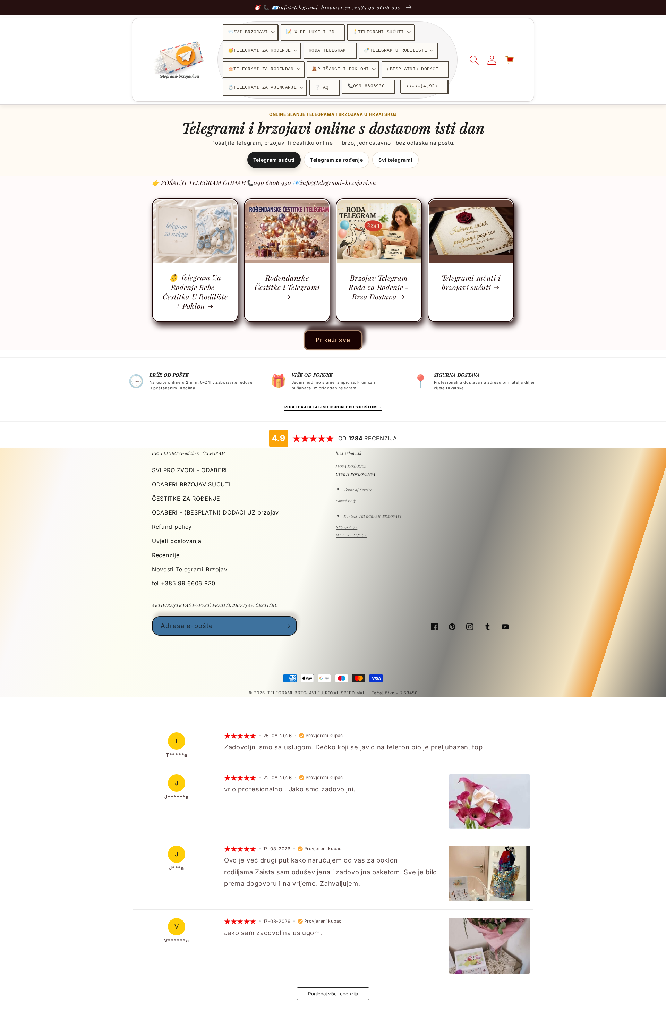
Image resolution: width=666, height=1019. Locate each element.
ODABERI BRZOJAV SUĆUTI (191, 484)
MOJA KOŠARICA (351, 466)
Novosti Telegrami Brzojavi (190, 569)
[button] (250, 32)
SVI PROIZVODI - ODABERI (189, 470)
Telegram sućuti (274, 160)
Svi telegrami (395, 160)
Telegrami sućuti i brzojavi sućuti (471, 282)
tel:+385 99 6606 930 (183, 583)
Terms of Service (358, 489)
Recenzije (165, 555)
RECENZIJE (346, 527)
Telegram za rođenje (336, 160)
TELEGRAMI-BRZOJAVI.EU (296, 692)
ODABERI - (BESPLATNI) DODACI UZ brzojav (215, 512)
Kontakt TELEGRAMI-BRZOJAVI (372, 516)
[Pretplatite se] (287, 626)
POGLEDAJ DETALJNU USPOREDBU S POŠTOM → (332, 407)
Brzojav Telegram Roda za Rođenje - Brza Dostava (379, 287)
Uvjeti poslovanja (177, 540)
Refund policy (172, 526)
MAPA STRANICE (351, 535)
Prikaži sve (333, 339)
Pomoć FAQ (346, 500)
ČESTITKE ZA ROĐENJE (186, 498)
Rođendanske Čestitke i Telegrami (287, 282)
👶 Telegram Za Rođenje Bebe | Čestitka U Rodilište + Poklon (195, 291)
